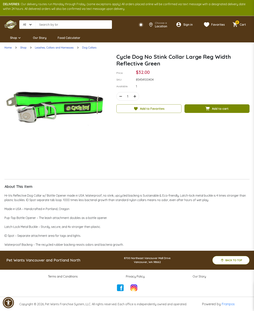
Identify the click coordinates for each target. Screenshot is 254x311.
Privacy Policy (135, 276)
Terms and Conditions (63, 276)
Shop (13, 38)
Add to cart (220, 108)
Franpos (228, 304)
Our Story (39, 38)
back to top (233, 260)
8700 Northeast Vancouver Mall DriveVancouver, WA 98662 (147, 260)
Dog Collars (89, 47)
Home (8, 47)
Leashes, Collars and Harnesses (54, 47)
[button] (8, 302)
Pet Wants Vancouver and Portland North (43, 260)
